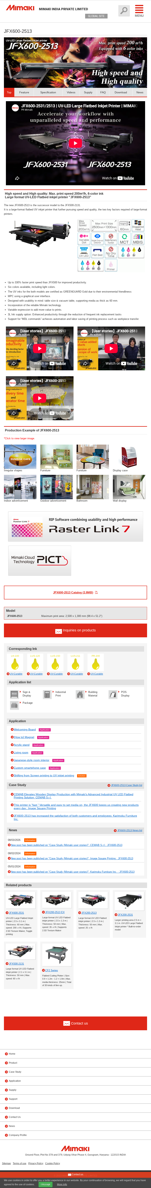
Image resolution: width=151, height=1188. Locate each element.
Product (13, 1062)
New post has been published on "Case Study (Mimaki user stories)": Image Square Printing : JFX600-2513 (72, 858)
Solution (82, 776)
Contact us (77, 1174)
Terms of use (19, 1163)
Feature (24, 92)
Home (12, 1053)
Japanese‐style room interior (31, 760)
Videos (71, 92)
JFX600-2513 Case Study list (126, 785)
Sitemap (6, 1163)
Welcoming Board (25, 729)
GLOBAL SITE (96, 16)
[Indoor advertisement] (20, 486)
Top (9, 92)
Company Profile (18, 1135)
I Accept (45, 1184)
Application (45, 730)
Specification (48, 92)
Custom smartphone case (30, 767)
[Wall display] (129, 486)
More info (62, 1184)
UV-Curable (16, 673)
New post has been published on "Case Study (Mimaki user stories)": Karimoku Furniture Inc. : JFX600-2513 (72, 871)
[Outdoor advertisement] (56, 486)
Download (121, 92)
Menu (139, 15)
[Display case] (129, 456)
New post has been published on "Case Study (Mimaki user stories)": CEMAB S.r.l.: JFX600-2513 (66, 845)
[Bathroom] (92, 486)
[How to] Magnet (24, 737)
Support (13, 1099)
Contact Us (15, 1117)
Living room (21, 752)
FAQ (103, 92)
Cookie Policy (52, 1163)
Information (30, 840)
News (139, 92)
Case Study (15, 1072)
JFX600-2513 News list (129, 830)
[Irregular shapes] (20, 456)
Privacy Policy (35, 1163)
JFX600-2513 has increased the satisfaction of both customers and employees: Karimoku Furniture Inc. (75, 817)
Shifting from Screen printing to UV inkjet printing (44, 775)
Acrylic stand (21, 744)
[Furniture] (56, 456)
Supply (88, 92)
